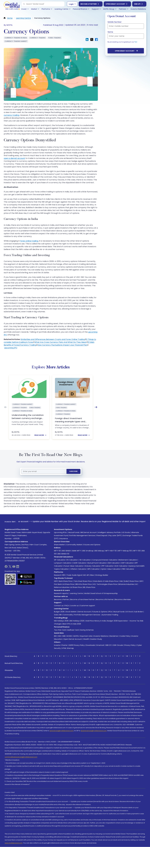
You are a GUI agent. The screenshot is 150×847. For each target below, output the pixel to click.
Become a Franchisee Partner (82, 599)
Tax (55, 630)
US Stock (129, 611)
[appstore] (26, 576)
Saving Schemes (87, 630)
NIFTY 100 (137, 551)
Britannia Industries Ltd (128, 584)
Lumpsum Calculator (62, 563)
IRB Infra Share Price (84, 584)
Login (71, 4)
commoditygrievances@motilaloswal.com (21, 757)
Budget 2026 (59, 611)
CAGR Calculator (79, 563)
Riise (92, 575)
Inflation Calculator (78, 569)
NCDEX (69, 636)
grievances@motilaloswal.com (61, 731)
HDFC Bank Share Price (63, 581)
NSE (59, 636)
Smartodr (100, 645)
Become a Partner (89, 4)
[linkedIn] (17, 567)
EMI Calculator (114, 563)
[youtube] (13, 567)
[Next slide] (96, 407)
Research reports (61, 593)
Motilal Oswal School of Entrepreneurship (101, 593)
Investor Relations (101, 636)
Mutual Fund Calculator (97, 563)
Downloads (90, 645)
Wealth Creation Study (92, 639)
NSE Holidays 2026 (61, 621)
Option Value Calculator (111, 569)
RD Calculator (85, 560)
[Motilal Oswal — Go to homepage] (12, 6)
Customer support (87, 605)
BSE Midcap (99, 551)
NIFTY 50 (57, 551)
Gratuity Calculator (92, 566)
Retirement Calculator (128, 560)
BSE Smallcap (88, 551)
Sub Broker (138, 611)
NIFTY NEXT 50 (111, 551)
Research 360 (59, 575)
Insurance (64, 538)
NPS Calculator (94, 569)
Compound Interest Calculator (104, 560)
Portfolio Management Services (82, 535)
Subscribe (73, 471)
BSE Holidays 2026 (77, 621)
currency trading (11, 115)
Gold (56, 615)
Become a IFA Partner (105, 599)
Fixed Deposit (102, 535)
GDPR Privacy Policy (77, 645)
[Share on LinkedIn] (87, 39)
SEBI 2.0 (108, 645)
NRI (60, 615)
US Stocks (126, 532)
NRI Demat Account (89, 532)
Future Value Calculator (73, 566)
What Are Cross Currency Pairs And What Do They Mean (60, 342)
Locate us (75, 605)
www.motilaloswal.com (13, 843)
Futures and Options (92, 544)
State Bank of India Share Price (105, 581)
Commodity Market (74, 544)
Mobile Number (115, 22)
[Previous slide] (6, 407)
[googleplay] (26, 582)
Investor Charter (60, 645)
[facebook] (6, 567)
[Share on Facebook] (96, 39)
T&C (135, 42)
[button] (24, 4)
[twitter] (9, 567)
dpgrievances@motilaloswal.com (94, 731)
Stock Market (71, 611)
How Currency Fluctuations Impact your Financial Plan (62, 345)
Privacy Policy (129, 645)
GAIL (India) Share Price (129, 581)
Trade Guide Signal (74, 575)
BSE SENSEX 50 (63, 554)
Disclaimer (114, 636)
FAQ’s (67, 605)
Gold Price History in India (96, 621)
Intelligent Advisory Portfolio (109, 532)
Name (110, 32)
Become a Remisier (123, 599)
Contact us (58, 605)
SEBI (63, 636)
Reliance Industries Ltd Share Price (68, 587)
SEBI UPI (137, 4)
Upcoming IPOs (60, 532)
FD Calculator (72, 560)
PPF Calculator (108, 566)
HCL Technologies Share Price (105, 584)
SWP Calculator (127, 563)
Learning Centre (76, 593)
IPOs (110, 611)
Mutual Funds (73, 532)
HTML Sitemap (68, 648)
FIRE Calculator (128, 569)
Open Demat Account (115, 4)
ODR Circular (118, 645)
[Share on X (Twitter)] (91, 39)
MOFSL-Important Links (83, 636)
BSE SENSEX (66, 551)
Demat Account (84, 611)
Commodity (68, 615)
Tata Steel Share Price (83, 581)
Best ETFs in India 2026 (72, 624)
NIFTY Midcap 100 (125, 551)
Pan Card (62, 630)
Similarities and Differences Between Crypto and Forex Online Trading (53, 339)
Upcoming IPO (10, 347)
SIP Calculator (59, 560)
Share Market (59, 544)
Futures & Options (99, 611)
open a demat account (14, 158)
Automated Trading (110, 615)
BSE (55, 636)
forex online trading (29, 241)
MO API (86, 575)
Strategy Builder (101, 575)
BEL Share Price (89, 587)
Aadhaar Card (73, 630)
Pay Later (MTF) (115, 535)
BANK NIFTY (76, 551)
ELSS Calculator (121, 566)
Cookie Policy (125, 636)
